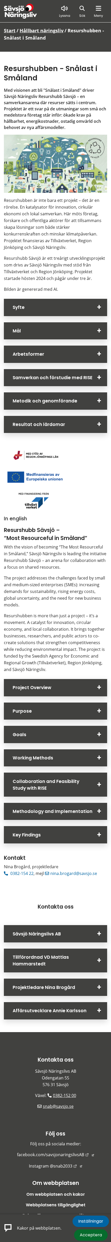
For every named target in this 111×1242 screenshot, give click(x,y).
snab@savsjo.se (58, 1106)
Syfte (19, 307)
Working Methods (33, 758)
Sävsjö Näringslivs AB (37, 934)
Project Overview (32, 687)
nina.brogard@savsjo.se (73, 873)
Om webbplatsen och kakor (55, 1194)
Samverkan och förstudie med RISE (52, 378)
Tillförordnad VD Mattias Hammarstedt (41, 960)
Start (9, 30)
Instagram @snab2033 (55, 1166)
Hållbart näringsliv (42, 30)
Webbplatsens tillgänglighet (55, 1205)
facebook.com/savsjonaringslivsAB (55, 1154)
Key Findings (27, 835)
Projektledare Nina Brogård (44, 987)
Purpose (22, 711)
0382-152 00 (64, 1095)
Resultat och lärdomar (39, 424)
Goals (19, 735)
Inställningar (90, 1221)
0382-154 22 (21, 873)
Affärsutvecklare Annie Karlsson (49, 1011)
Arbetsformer (28, 354)
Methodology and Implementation (52, 811)
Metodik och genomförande (45, 401)
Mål (17, 331)
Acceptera (91, 1235)
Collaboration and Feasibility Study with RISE (46, 784)
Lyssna (64, 15)
